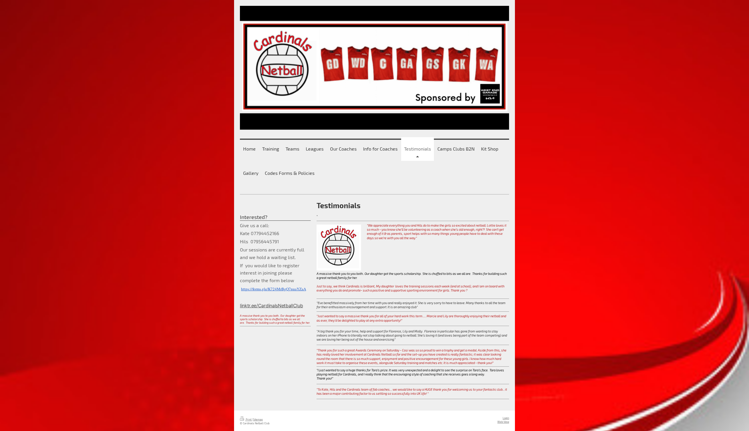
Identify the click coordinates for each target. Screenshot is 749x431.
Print (248, 419)
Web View (503, 421)
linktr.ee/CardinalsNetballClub (271, 305)
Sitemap (258, 419)
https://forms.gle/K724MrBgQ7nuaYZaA (273, 289)
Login (506, 418)
